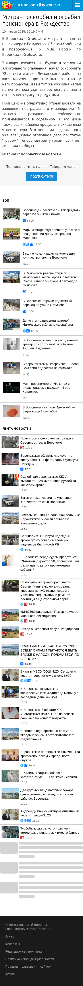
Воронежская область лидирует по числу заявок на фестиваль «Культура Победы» (49, 460)
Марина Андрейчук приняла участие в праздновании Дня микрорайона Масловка (51, 234)
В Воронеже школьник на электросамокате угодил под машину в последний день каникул (49, 693)
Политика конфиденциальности (29, 959)
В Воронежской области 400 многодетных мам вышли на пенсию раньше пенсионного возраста (47, 714)
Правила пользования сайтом (28, 966)
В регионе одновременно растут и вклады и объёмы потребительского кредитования (47, 735)
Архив (10, 974)
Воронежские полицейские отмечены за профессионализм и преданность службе (50, 756)
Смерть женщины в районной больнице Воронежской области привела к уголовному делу (50, 519)
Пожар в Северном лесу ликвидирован (49, 629)
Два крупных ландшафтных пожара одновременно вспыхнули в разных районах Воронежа (46, 794)
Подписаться (41, 176)
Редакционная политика (23, 951)
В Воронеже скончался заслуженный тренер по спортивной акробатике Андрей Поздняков (50, 344)
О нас (9, 936)
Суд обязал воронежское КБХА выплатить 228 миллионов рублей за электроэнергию (48, 481)
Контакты (12, 944)
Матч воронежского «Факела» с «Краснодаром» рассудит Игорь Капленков (46, 387)
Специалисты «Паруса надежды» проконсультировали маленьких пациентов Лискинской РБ (45, 540)
